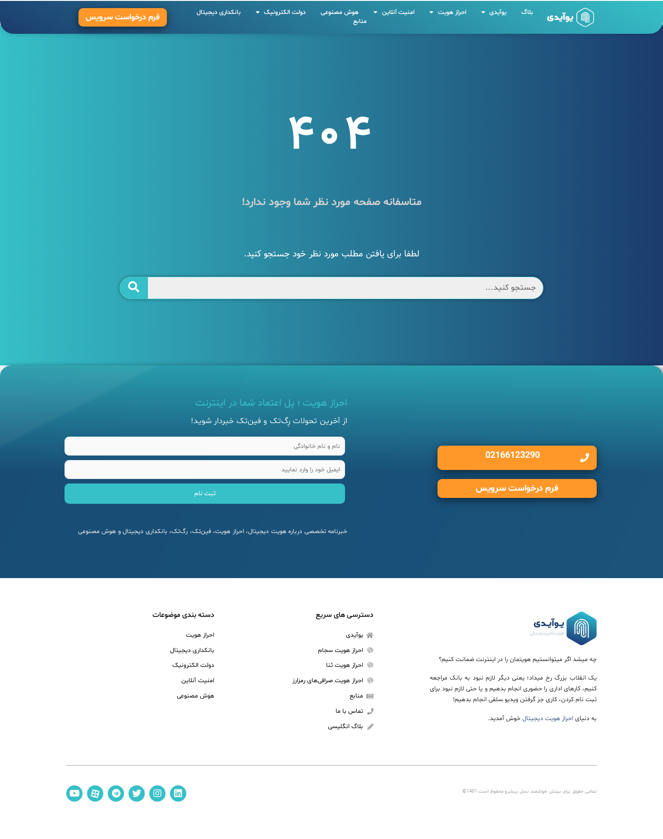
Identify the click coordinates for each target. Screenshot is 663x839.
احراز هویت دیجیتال (547, 718)
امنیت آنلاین (398, 12)
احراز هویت (452, 12)
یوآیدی (497, 12)
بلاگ (527, 12)
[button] (122, 17)
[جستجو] (134, 288)
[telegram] (116, 793)
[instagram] (157, 793)
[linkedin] (178, 793)
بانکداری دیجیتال (219, 12)
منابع (360, 21)
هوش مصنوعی (340, 12)
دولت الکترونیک (285, 12)
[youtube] (74, 793)
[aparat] (95, 793)
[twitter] (137, 793)
